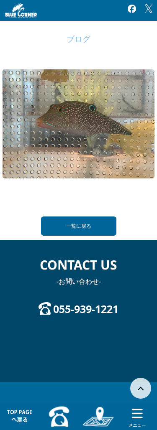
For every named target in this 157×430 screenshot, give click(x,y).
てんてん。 (12, 200)
